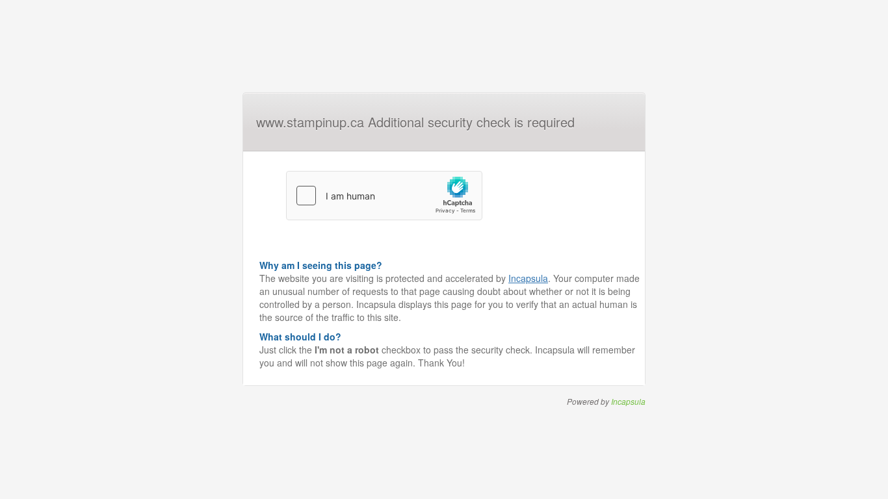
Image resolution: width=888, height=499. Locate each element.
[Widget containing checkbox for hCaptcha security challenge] (384, 195)
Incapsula (528, 278)
